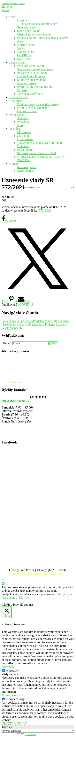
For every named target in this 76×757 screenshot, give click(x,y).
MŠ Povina (24, 132)
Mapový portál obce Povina (34, 34)
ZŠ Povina (23, 135)
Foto (20, 125)
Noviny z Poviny (27, 83)
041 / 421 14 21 (53, 573)
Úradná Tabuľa (18, 97)
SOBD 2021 (25, 58)
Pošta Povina (25, 149)
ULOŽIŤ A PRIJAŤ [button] (14, 723)
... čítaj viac (23, 597)
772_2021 (45, 210)
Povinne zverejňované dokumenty (38, 104)
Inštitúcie (14, 128)
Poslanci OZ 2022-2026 (32, 72)
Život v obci (16, 114)
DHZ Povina (25, 139)
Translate (30, 734)
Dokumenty (16, 100)
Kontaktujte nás (26, 167)
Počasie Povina (16, 382)
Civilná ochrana (27, 111)
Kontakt (14, 163)
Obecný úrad (17, 62)
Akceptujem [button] (64, 594)
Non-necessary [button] (11, 695)
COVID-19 (24, 55)
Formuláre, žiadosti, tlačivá (33, 107)
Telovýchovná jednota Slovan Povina (40, 142)
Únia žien (23, 146)
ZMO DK (23, 160)
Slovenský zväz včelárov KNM (36, 153)
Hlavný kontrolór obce (31, 76)
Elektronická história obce (41, 23)
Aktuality (23, 118)
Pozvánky (23, 121)
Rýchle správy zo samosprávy (35, 86)
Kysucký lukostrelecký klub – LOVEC (41, 156)
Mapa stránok (25, 170)
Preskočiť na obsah (13, 3)
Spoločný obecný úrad (31, 79)
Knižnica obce (26, 44)
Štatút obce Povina (28, 30)
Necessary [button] (8, 666)
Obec (12, 16)
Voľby (21, 48)
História (22, 20)
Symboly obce (26, 27)
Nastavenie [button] (8, 597)
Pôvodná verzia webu (30, 65)
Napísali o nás (25, 51)
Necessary (12, 670)
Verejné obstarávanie (30, 93)
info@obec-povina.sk (15, 400)
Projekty (22, 90)
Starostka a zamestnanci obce (35, 69)
